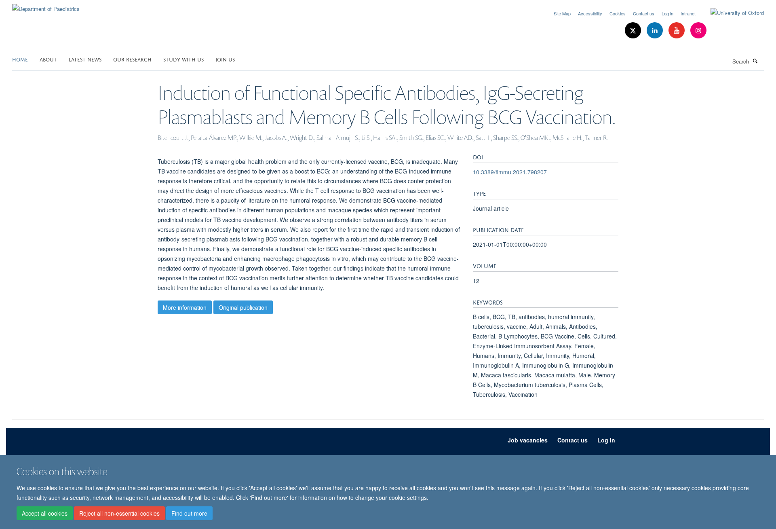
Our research (132, 59)
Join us (225, 59)
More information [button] (185, 307)
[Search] (755, 60)
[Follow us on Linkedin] (655, 30)
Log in (667, 13)
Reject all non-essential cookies (119, 513)
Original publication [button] (243, 307)
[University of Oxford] (731, 13)
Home (20, 59)
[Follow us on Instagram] (698, 30)
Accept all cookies (44, 513)
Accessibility (590, 13)
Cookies (617, 13)
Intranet (688, 13)
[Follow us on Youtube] (677, 30)
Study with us (183, 59)
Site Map (562, 13)
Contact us (643, 13)
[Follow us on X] (634, 30)
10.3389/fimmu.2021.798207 (510, 172)
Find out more (189, 513)
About (48, 59)
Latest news (85, 59)
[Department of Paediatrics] (46, 6)
